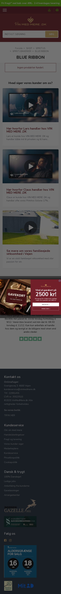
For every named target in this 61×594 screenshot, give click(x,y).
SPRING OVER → (45, 308)
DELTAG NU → (45, 304)
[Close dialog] (59, 281)
